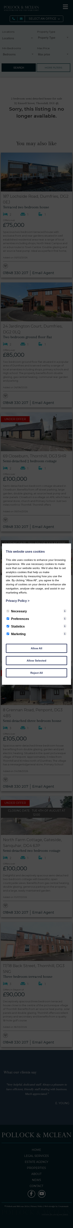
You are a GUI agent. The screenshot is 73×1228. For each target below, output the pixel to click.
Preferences (20, 618)
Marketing (18, 633)
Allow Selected (36, 660)
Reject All (36, 672)
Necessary (19, 611)
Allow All (36, 648)
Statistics (18, 626)
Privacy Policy (17, 600)
